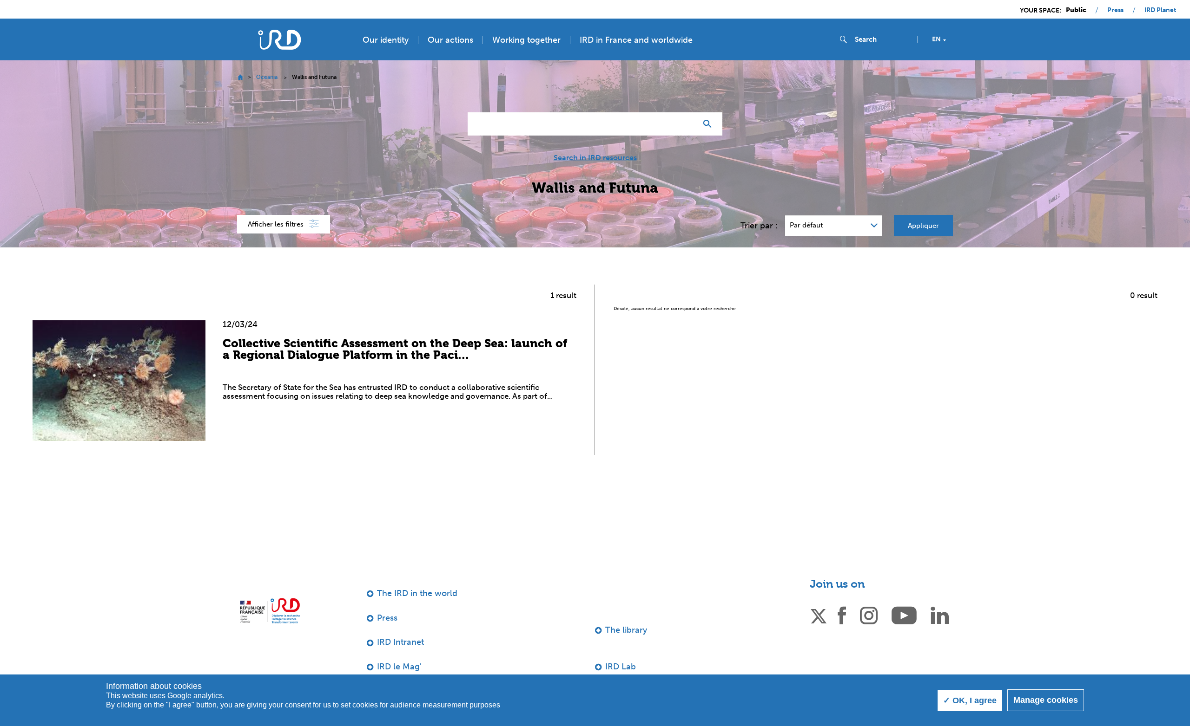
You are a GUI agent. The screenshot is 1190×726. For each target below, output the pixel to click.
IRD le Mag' (399, 666)
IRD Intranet (400, 642)
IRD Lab (620, 666)
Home (240, 77)
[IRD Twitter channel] (818, 614)
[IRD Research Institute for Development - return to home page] (270, 610)
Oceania (267, 77)
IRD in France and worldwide (636, 40)
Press (1115, 10)
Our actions (450, 40)
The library (626, 630)
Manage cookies (1045, 700)
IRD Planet (1160, 10)
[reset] (686, 124)
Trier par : (759, 225)
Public (1076, 10)
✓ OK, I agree (970, 700)
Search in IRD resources (595, 158)
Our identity (386, 40)
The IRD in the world (417, 593)
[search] (882, 39)
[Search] (709, 124)
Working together (526, 40)
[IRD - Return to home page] (279, 40)
